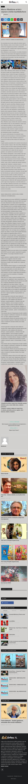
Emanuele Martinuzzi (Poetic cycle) (17, 614)
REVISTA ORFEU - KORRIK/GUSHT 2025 (17, 684)
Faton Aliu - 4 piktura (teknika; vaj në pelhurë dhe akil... (13, 495)
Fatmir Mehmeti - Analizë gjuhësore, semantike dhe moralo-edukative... (12, 721)
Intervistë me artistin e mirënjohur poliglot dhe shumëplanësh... (12, 518)
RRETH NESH (13, 778)
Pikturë (3, 6)
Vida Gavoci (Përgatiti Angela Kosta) (10, 540)
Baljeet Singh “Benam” (14, 430)
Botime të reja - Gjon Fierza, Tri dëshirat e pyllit (18, 628)
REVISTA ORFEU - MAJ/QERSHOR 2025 (17, 691)
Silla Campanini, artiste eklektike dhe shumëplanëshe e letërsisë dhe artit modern (14, 424)
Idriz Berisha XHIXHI (6, 583)
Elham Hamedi (4, 473)
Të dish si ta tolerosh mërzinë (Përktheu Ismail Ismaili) (18, 642)
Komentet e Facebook (6, 589)
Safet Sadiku (12, 634)
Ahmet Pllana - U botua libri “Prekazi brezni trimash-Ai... (17, 672)
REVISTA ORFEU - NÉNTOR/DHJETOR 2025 (17, 678)
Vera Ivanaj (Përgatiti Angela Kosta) (10, 561)
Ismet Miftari (12, 621)
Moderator (6, 14)
